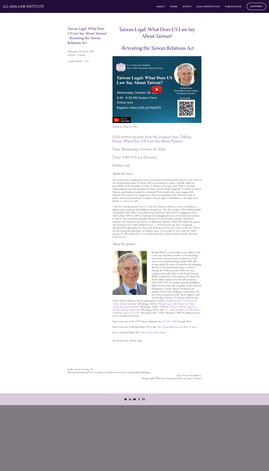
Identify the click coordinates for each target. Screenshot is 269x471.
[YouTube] (134, 399)
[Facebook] (139, 399)
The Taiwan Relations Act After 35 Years (177, 327)
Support (256, 6)
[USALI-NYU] (125, 399)
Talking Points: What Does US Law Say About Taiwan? (152, 139)
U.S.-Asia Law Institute (23, 6)
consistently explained (173, 227)
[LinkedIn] (130, 399)
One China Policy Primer (153, 332)
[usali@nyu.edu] (143, 399)
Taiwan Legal (135, 340)
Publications (233, 6)
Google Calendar (75, 61)
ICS (87, 61)
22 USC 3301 (170, 321)
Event (125, 340)
